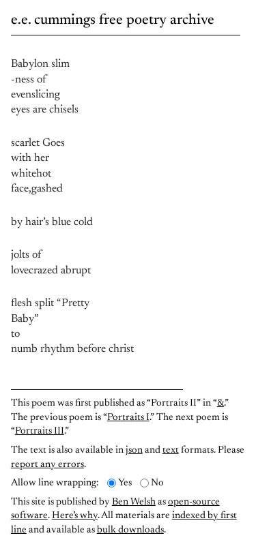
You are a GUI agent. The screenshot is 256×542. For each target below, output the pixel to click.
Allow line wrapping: (55, 483)
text (170, 450)
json (134, 450)
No (157, 483)
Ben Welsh (134, 502)
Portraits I (128, 417)
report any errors (47, 465)
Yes (125, 483)
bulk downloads (130, 530)
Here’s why (75, 516)
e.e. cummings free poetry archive (112, 20)
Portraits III (39, 431)
